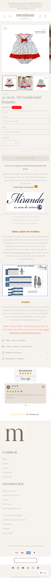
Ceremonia (7, 472)
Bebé (4, 459)
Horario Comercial (10, 495)
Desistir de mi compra (25, 560)
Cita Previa (7, 504)
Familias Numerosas (11, 508)
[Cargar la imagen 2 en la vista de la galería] (25, 83)
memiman (20, 577)
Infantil (5, 464)
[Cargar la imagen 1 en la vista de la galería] (9, 83)
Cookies (5, 529)
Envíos (5, 500)
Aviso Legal (7, 533)
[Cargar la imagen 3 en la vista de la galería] (41, 83)
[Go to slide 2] (23, 405)
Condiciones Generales (12, 515)
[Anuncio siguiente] (46, 5)
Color (4, 127)
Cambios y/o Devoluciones (14, 520)
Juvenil (5, 468)
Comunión (7, 477)
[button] (4, 16)
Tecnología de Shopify (32, 577)
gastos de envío (24, 110)
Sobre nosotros (9, 491)
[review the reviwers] (43, 387)
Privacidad (7, 524)
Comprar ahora (25, 158)
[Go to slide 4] (27, 405)
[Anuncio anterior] (4, 5)
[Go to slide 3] (25, 405)
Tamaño (5, 117)
